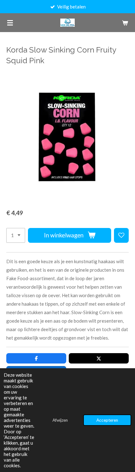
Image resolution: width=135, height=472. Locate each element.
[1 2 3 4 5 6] (15, 235)
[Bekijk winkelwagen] (125, 22)
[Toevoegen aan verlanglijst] (121, 235)
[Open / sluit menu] (10, 22)
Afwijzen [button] (60, 420)
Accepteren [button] (107, 420)
